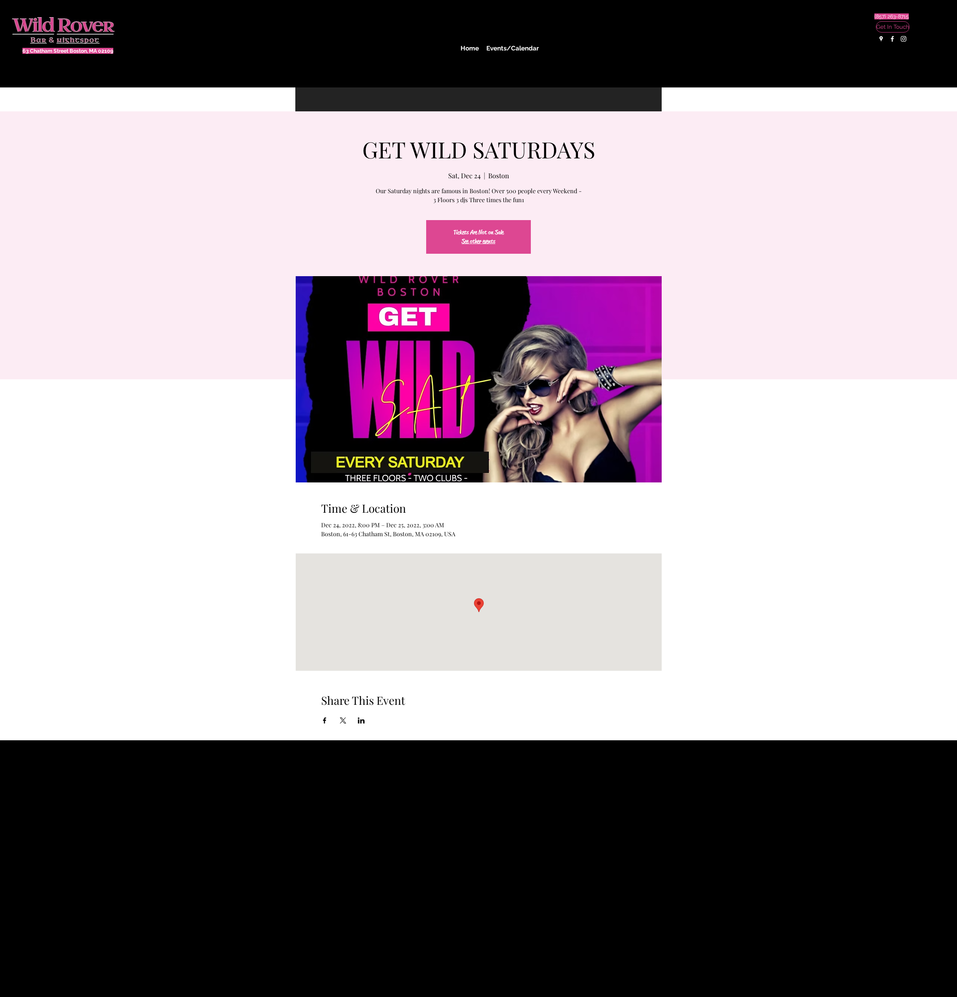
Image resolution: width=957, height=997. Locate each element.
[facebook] (892, 39)
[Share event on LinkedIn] (361, 720)
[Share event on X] (343, 720)
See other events (478, 241)
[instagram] (903, 39)
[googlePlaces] (881, 39)
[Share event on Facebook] (324, 720)
